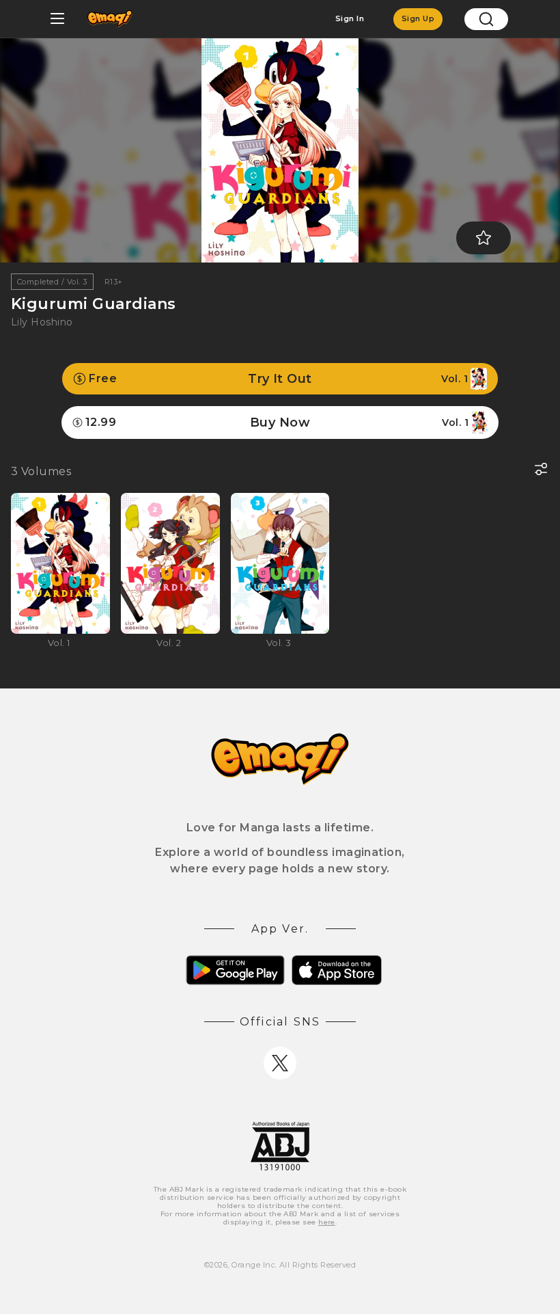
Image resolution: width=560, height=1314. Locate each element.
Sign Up (418, 18)
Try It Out (278, 378)
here (326, 1222)
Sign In (349, 18)
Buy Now (276, 422)
